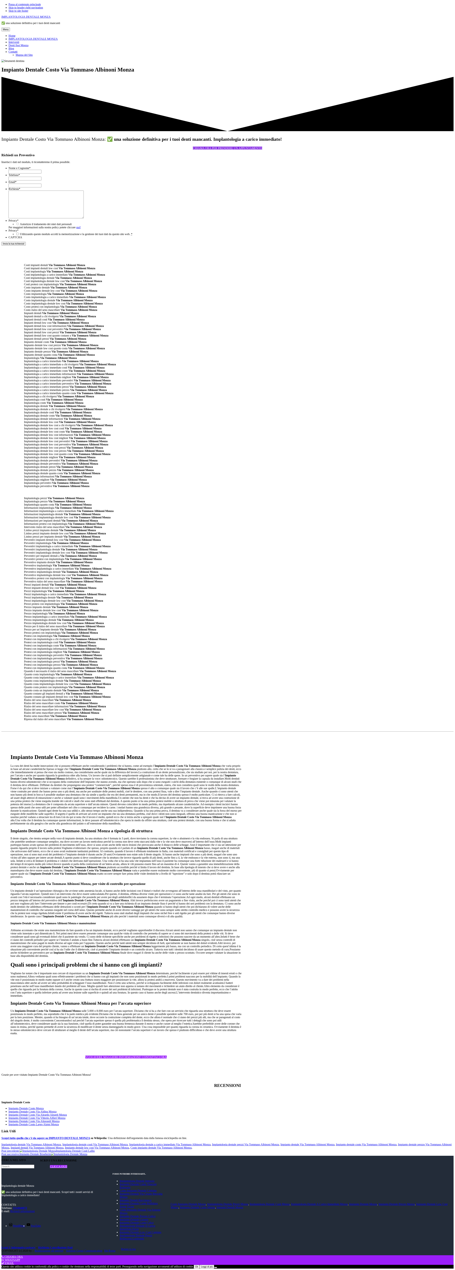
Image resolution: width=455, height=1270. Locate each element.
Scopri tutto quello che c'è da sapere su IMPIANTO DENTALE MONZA (45, 1138)
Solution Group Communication (84, 1250)
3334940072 (20, 1207)
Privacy (13, 220)
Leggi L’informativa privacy (18, 1247)
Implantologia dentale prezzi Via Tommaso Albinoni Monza (245, 1144)
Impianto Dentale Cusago (134, 1219)
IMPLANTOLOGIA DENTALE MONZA (26, 16)
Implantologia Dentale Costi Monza (270, 1204)
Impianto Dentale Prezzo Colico (138, 1216)
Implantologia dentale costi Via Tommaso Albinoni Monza (95, 1144)
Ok (196, 1266)
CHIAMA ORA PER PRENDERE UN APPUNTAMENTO (227, 148)
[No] (215, 1267)
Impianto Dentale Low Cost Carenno (140, 1232)
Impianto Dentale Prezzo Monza (397, 1204)
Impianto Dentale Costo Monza (26, 1108)
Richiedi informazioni (22, 1211)
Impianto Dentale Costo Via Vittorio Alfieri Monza (37, 1117)
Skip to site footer (18, 10)
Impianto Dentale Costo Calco (137, 1222)
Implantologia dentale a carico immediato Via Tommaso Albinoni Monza (170, 1144)
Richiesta (14, 188)
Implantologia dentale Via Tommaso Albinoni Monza (31, 1144)
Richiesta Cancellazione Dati (55, 1247)
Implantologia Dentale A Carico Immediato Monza (319, 1204)
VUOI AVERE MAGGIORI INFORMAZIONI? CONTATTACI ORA (126, 1057)
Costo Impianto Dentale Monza (188, 1204)
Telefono (14, 175)
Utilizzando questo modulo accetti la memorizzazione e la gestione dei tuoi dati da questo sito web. (76, 234)
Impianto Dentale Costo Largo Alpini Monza (34, 1124)
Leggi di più (207, 1266)
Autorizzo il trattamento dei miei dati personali (46, 224)
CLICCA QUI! (58, 1166)
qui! (78, 227)
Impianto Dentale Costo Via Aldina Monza (33, 1111)
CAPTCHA (15, 237)
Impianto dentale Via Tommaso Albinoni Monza (307, 1144)
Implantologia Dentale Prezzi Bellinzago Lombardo (136, 1237)
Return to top (128, 1249)
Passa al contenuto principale (25, 4)
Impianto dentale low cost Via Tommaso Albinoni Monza (97, 1147)
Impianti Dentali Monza (229, 1207)
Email (13, 181)
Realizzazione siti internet (49, 1250)
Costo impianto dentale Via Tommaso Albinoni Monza (161, 1147)
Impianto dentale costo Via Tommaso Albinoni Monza (366, 1144)
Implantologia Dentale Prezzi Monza (227, 1204)
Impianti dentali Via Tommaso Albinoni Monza (37, 1147)
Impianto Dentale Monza (363, 1204)
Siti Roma (109, 1250)
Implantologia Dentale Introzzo (137, 1180)
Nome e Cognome (20, 168)
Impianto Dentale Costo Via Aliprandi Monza (34, 1121)
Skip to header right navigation (26, 7)
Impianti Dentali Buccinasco (135, 1200)
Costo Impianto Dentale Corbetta (138, 1190)
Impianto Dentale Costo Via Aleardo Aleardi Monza (38, 1114)
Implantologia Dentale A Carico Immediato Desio (137, 1227)
